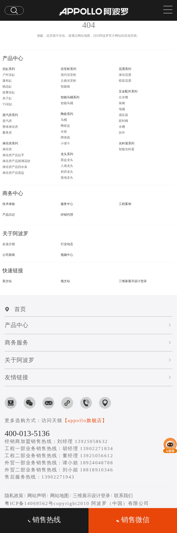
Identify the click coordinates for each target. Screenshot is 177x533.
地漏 (122, 109)
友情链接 (16, 377)
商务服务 (16, 342)
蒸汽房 (7, 121)
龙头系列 (67, 154)
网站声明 (36, 495)
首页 (20, 309)
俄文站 (65, 281)
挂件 (122, 132)
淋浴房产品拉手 (13, 155)
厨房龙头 (67, 171)
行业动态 (67, 244)
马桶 (64, 120)
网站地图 (59, 495)
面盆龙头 (67, 160)
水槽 (122, 126)
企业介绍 (8, 244)
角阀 (122, 103)
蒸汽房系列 (10, 115)
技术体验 (8, 204)
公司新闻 (8, 255)
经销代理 (67, 214)
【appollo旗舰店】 (85, 420)
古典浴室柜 (68, 80)
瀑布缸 (7, 80)
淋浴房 (7, 149)
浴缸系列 (8, 69)
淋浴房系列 (10, 143)
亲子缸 (7, 98)
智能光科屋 (126, 149)
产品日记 (8, 214)
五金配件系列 (128, 91)
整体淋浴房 (10, 126)
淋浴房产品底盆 (13, 172)
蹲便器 (65, 137)
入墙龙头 (67, 166)
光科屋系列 (126, 143)
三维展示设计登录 (91, 495)
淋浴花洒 (125, 75)
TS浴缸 (7, 104)
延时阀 (123, 121)
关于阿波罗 (19, 360)
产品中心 (16, 325)
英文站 (7, 281)
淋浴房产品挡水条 (14, 167)
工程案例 (125, 204)
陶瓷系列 (67, 114)
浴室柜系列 (68, 69)
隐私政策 (14, 495)
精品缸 (7, 86)
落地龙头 (67, 177)
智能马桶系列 (70, 97)
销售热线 (46, 520)
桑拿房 (7, 132)
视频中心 (67, 255)
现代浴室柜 (68, 75)
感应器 (123, 115)
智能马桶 (67, 103)
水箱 (64, 131)
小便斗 (65, 143)
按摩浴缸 (8, 92)
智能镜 (65, 86)
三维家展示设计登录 (133, 281)
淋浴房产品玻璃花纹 (16, 161)
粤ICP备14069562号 (29, 503)
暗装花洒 (125, 80)
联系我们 (123, 495)
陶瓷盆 (65, 125)
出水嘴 (123, 97)
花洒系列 (125, 69)
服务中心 (67, 204)
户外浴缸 (8, 75)
